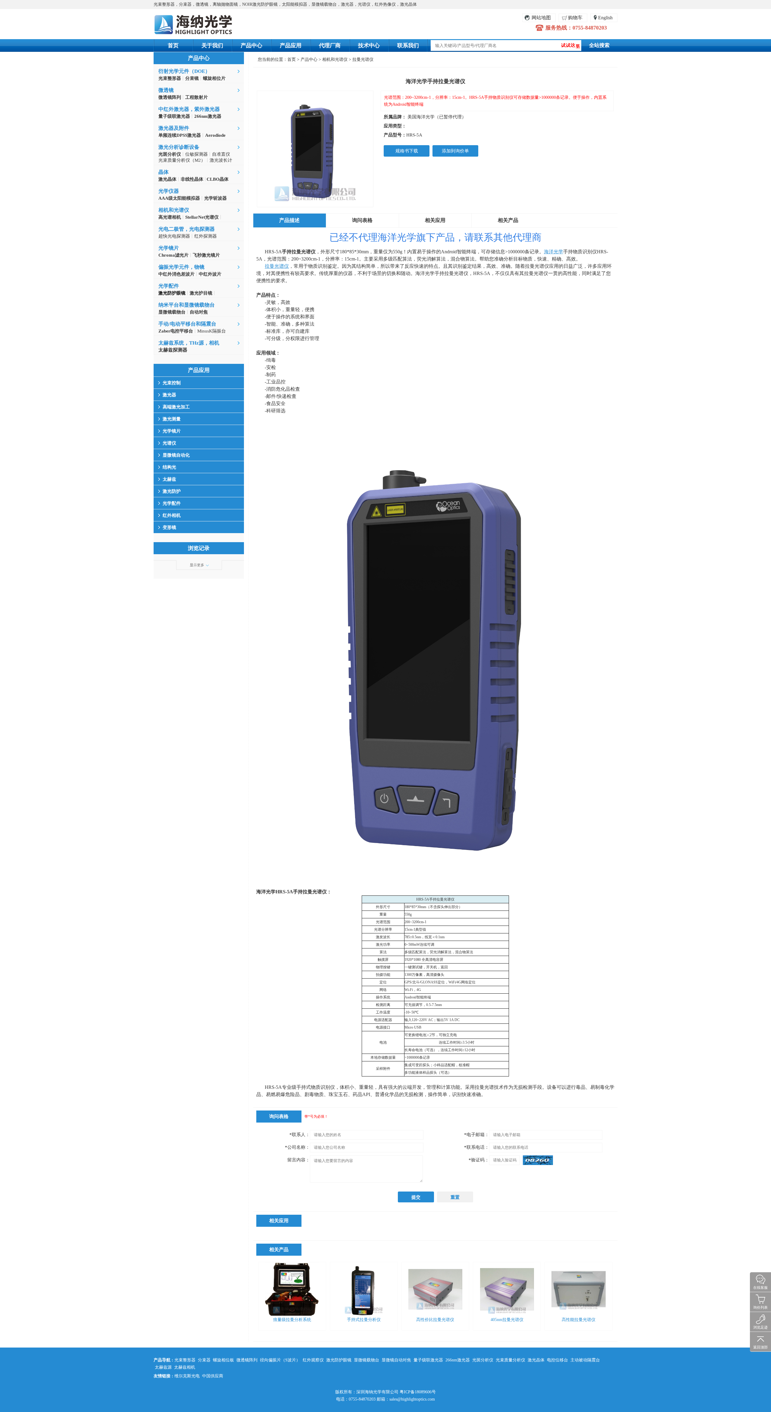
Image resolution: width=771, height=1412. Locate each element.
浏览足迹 (760, 1327)
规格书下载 (406, 150)
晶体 (163, 172)
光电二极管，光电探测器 (186, 229)
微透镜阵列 (247, 1360)
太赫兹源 (163, 1367)
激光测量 (172, 419)
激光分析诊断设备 (178, 147)
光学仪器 (168, 191)
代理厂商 (330, 45)
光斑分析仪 (482, 1360)
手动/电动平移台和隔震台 (187, 324)
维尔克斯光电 (187, 1376)
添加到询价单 (455, 150)
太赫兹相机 (184, 1367)
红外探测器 (205, 236)
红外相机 (172, 515)
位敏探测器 (196, 154)
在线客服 (760, 1287)
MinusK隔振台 (211, 331)
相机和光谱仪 (173, 210)
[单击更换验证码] (538, 1160)
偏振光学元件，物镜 (181, 267)
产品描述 (289, 220)
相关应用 (435, 220)
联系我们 (408, 45)
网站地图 (541, 17)
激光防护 (172, 491)
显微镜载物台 (366, 1360)
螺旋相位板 (223, 1360)
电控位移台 (557, 1360)
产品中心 (251, 45)
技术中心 (369, 45)
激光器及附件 (173, 128)
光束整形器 (184, 1360)
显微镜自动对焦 (396, 1360)
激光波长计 (221, 160)
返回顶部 (760, 1347)
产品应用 (290, 45)
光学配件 (168, 286)
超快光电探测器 (174, 236)
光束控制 (172, 382)
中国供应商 (212, 1376)
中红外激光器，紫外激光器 (189, 109)
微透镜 (166, 90)
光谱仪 (169, 443)
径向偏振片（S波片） (280, 1360)
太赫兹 (169, 479)
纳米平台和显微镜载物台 (186, 305)
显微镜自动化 (176, 455)
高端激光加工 (176, 407)
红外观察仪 (313, 1360)
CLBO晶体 (217, 179)
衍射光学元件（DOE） (184, 71)
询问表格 (362, 220)
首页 (173, 45)
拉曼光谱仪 (362, 59)
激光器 (169, 394)
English (605, 17)
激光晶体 (536, 1360)
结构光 (169, 467)
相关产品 (508, 220)
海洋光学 (553, 251)
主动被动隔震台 (585, 1360)
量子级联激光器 (428, 1360)
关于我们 (212, 45)
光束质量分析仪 (510, 1360)
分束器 (204, 1360)
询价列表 (760, 1307)
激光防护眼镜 (338, 1360)
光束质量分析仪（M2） (181, 160)
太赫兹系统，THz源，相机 (188, 343)
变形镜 (169, 527)
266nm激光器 (457, 1360)
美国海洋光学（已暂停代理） (436, 116)
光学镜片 (168, 248)
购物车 (575, 17)
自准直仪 (221, 154)
